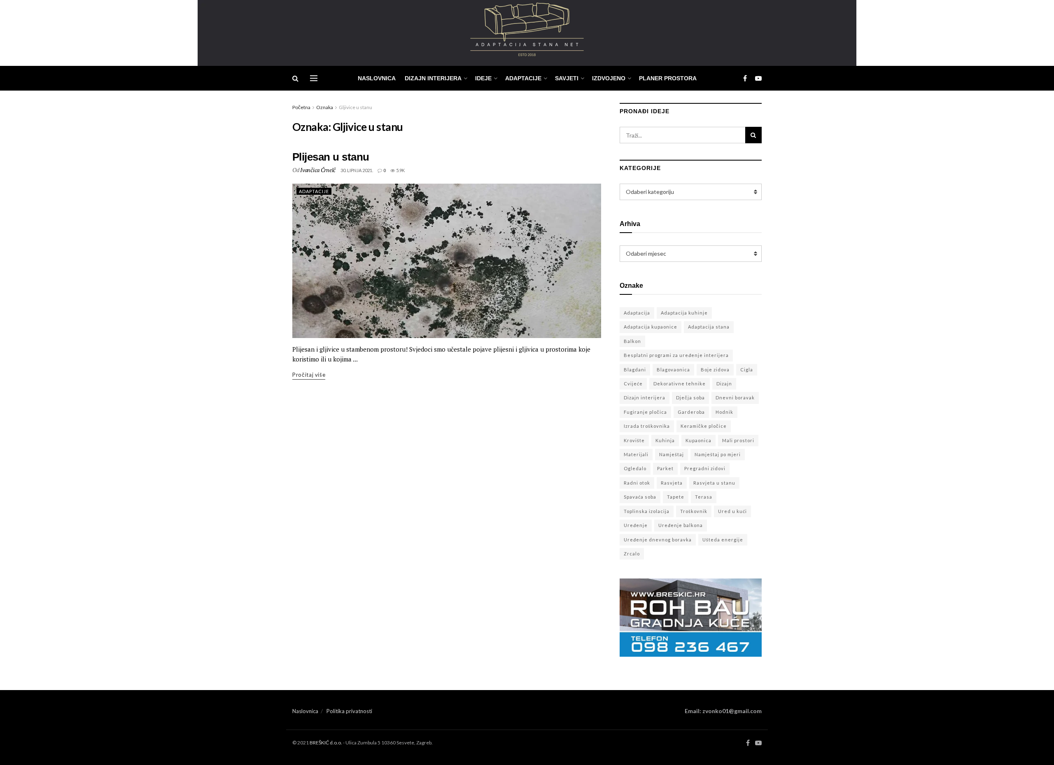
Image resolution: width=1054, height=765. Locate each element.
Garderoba (691, 412)
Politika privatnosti (349, 711)
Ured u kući (732, 511)
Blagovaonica (673, 369)
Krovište (634, 440)
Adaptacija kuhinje (684, 312)
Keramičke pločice (704, 426)
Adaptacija (637, 312)
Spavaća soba (640, 496)
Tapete (675, 496)
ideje (483, 78)
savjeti (566, 78)
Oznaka (324, 107)
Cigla (746, 369)
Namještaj (671, 454)
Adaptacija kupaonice (650, 326)
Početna (301, 107)
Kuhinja (665, 440)
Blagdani (635, 369)
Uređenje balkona (680, 525)
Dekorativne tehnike (679, 383)
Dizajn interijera (644, 397)
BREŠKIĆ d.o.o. (326, 742)
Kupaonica (698, 440)
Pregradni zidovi (704, 468)
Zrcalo (632, 553)
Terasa (703, 496)
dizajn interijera (433, 78)
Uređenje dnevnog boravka (658, 539)
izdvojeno (608, 78)
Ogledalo (635, 468)
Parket (665, 468)
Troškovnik (693, 511)
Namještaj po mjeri (718, 454)
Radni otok (637, 482)
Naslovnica (377, 78)
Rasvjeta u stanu (714, 482)
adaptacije (523, 78)
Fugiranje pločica (645, 412)
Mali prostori (738, 440)
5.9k (400, 170)
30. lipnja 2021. (356, 170)
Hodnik (724, 412)
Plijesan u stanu (330, 157)
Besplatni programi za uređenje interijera (676, 355)
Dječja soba (690, 397)
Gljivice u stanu (355, 107)
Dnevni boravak (735, 397)
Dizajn (724, 383)
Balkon (632, 341)
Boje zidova (715, 369)
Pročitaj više (308, 374)
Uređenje (636, 525)
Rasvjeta (672, 482)
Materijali (636, 454)
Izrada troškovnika (647, 426)
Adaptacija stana (709, 326)
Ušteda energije (722, 539)
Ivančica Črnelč (318, 170)
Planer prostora (668, 78)
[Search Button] (753, 135)
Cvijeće (633, 383)
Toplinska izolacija (646, 511)
